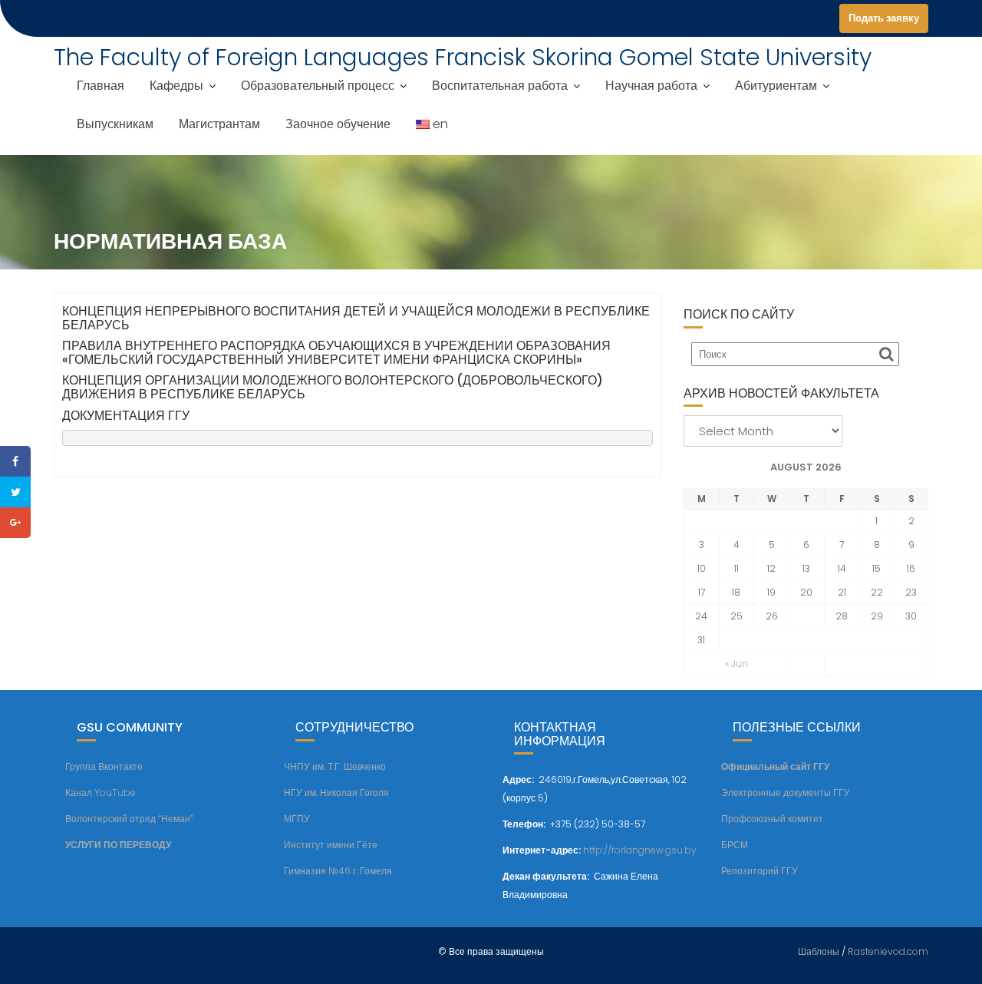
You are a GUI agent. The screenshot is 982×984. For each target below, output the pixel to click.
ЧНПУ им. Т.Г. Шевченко (335, 766)
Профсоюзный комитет (772, 818)
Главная (100, 85)
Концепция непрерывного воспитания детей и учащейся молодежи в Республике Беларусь (356, 318)
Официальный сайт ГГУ (775, 766)
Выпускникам (115, 124)
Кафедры (176, 85)
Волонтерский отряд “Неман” (129, 818)
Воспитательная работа (500, 85)
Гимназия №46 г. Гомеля (338, 870)
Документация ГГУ (125, 415)
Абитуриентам (776, 85)
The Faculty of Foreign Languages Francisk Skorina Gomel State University (463, 57)
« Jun (736, 663)
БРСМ (734, 844)
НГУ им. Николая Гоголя (336, 792)
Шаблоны (818, 951)
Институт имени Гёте (330, 844)
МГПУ (297, 818)
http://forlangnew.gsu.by (640, 850)
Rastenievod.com (888, 951)
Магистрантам (219, 124)
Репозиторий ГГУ (759, 870)
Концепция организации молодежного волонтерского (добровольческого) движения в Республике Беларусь (332, 387)
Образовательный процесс (317, 85)
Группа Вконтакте (104, 766)
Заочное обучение (337, 124)
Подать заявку (884, 18)
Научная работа (651, 85)
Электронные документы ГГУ (785, 792)
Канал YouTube (100, 792)
